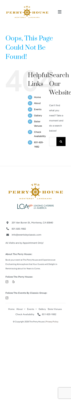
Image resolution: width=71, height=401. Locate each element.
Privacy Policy (52, 321)
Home (37, 97)
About (37, 103)
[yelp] (13, 281)
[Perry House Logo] (35, 183)
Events (38, 109)
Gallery (38, 115)
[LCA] (35, 205)
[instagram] (6, 281)
